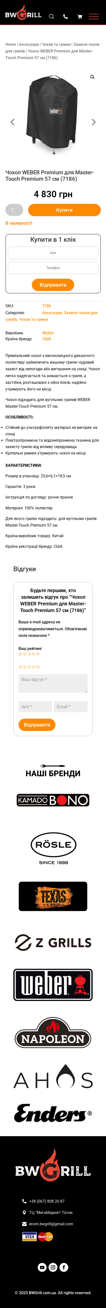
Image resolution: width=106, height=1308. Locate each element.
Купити (64, 210)
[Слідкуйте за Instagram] (53, 1267)
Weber (48, 333)
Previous (29, 115)
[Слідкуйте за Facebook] (63, 1267)
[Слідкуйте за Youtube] (42, 1267)
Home (10, 44)
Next (77, 115)
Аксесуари (29, 44)
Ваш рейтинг (30, 648)
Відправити (53, 285)
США (46, 339)
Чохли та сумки (56, 44)
